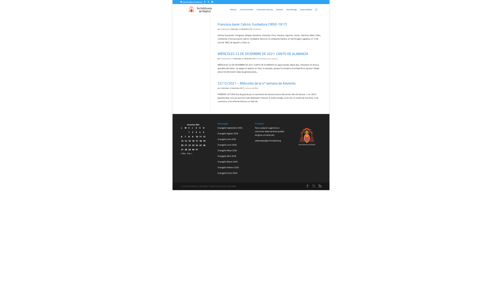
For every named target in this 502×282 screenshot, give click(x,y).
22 (189, 145)
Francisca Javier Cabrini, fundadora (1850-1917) (252, 24)
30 (193, 149)
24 (197, 145)
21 (186, 145)
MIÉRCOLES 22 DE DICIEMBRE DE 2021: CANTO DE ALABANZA (263, 53)
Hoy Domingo (291, 10)
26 (204, 145)
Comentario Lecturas (265, 10)
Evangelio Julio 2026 (227, 139)
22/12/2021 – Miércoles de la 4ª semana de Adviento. (257, 83)
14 (186, 140)
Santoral (279, 10)
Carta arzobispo (306, 10)
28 (186, 149)
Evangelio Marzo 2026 (228, 161)
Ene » (189, 153)
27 (182, 149)
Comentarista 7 (227, 58)
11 (200, 136)
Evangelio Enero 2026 (227, 173)
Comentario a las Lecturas (268, 58)
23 (193, 145)
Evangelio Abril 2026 (227, 156)
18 (200, 140)
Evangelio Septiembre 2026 (230, 127)
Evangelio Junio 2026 (227, 144)
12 (204, 136)
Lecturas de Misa (246, 10)
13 (182, 140)
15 (189, 140)
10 (197, 136)
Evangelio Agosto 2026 (228, 133)
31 (197, 149)
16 (193, 140)
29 (189, 149)
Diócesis (233, 10)
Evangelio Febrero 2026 (228, 167)
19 (204, 140)
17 (197, 140)
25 (200, 145)
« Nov (183, 153)
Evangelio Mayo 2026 (227, 150)
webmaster (225, 29)
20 (182, 145)
